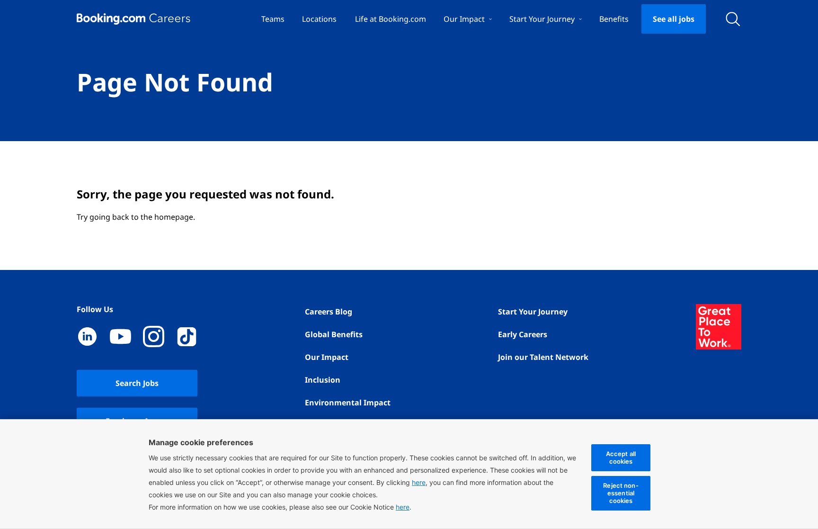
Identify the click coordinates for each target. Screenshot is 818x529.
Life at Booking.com (390, 19)
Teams (273, 19)
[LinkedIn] (87, 336)
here (402, 507)
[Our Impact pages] (490, 19)
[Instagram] (153, 336)
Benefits (614, 19)
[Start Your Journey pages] (580, 19)
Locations (319, 19)
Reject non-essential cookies (620, 493)
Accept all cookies (621, 457)
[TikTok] (186, 336)
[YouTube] (120, 336)
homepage (173, 217)
